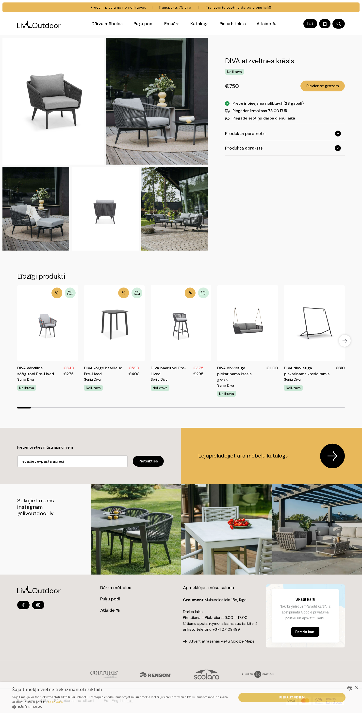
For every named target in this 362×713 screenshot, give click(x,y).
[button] (121, 706)
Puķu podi (110, 599)
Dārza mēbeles (115, 588)
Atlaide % (110, 610)
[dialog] (181, 697)
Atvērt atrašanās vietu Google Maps (222, 641)
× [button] (356, 688)
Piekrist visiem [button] (292, 697)
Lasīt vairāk (56, 702)
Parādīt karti (305, 631)
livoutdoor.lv (38, 513)
